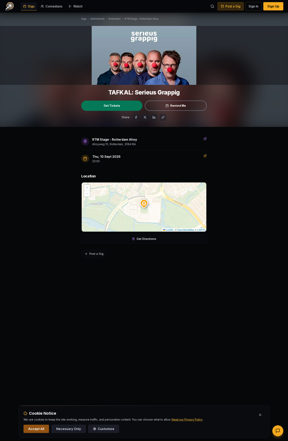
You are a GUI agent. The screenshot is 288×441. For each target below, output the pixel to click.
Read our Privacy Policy (187, 419)
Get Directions (146, 238)
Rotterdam (115, 18)
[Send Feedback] (277, 430)
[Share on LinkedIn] (154, 117)
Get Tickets (112, 105)
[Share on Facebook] (136, 117)
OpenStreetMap (185, 229)
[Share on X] (145, 117)
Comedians (53, 6)
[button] (144, 202)
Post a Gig (233, 6)
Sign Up (273, 6)
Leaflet (169, 229)
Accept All (36, 429)
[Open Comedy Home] (9, 6)
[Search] (212, 6)
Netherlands (98, 18)
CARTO (201, 229)
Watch (77, 6)
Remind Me (178, 105)
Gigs (31, 6)
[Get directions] (205, 138)
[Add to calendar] (205, 155)
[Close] (260, 415)
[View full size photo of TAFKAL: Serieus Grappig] (144, 55)
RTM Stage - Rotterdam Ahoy (141, 18)
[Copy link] (163, 117)
